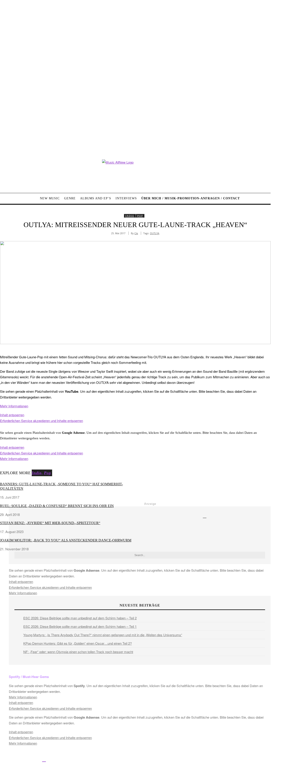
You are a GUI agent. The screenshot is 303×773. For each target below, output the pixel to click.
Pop (140, 215)
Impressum (146, 760)
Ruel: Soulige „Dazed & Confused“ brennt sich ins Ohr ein (57, 506)
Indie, (37, 473)
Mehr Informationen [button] (14, 406)
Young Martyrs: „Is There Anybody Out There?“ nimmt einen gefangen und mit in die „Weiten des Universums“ (102, 634)
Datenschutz (166, 760)
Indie (129, 215)
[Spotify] (44, 759)
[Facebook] (4, 759)
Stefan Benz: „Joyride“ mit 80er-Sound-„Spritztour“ (50, 523)
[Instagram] (24, 759)
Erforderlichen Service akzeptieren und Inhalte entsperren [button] (41, 420)
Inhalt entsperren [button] (12, 414)
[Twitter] (14, 759)
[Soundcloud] (34, 759)
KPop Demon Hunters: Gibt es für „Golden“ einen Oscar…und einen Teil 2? (77, 643)
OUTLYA (154, 233)
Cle (136, 233)
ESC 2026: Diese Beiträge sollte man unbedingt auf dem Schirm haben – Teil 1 (80, 626)
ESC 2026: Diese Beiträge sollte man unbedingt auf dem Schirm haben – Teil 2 (80, 618)
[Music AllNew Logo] (135, 172)
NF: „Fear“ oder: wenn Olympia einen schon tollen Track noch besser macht (78, 651)
